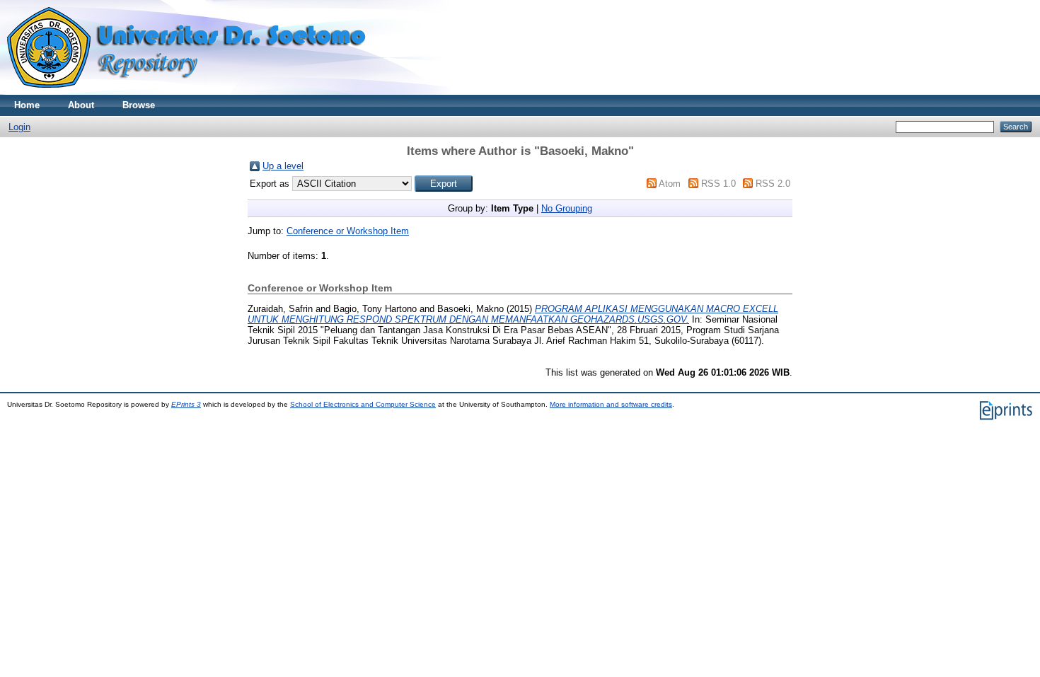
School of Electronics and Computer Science (363, 404)
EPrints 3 (186, 404)
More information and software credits (611, 404)
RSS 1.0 (718, 183)
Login (19, 127)
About (81, 105)
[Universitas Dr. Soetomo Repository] (195, 91)
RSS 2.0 (773, 183)
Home (27, 105)
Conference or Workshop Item (348, 231)
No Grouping (566, 208)
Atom (670, 183)
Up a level (283, 166)
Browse (138, 105)
